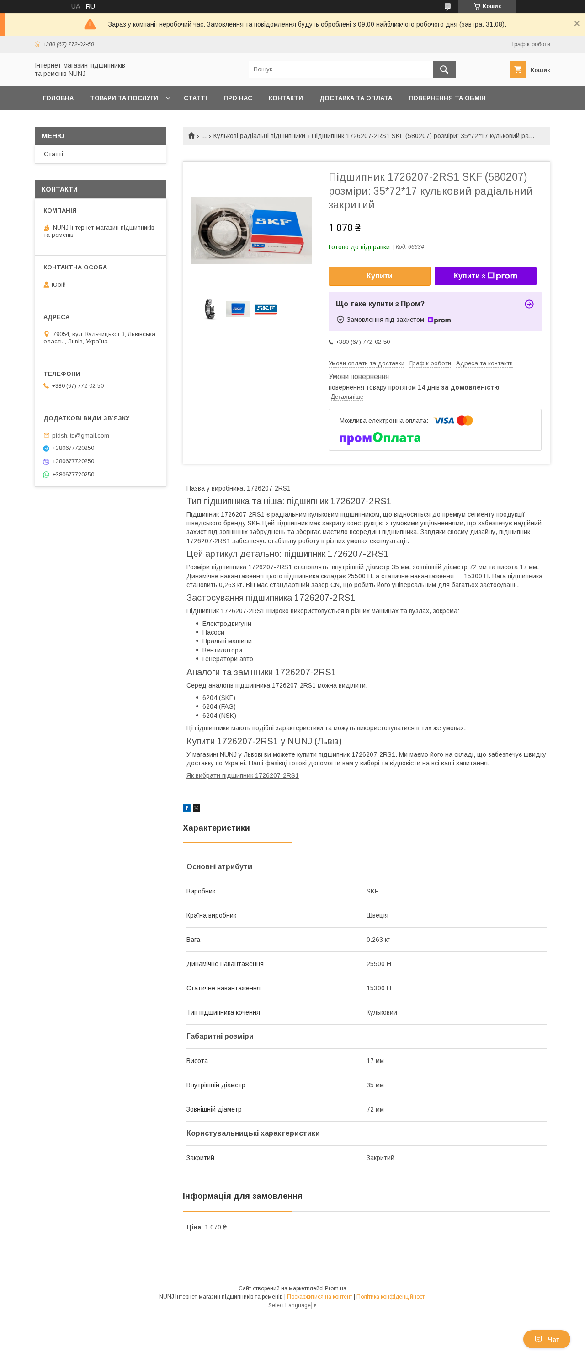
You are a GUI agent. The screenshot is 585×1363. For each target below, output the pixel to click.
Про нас (237, 98)
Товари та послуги (124, 98)
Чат (553, 1339)
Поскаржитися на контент (319, 1297)
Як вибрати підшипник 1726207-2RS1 (242, 775)
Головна (58, 98)
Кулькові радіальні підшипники (259, 135)
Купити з (469, 276)
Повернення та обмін (447, 98)
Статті (195, 98)
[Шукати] (444, 69)
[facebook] (187, 809)
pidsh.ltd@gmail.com (80, 435)
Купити (380, 276)
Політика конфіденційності (391, 1297)
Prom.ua (335, 1288)
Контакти (286, 98)
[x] (196, 809)
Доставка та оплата (355, 98)
